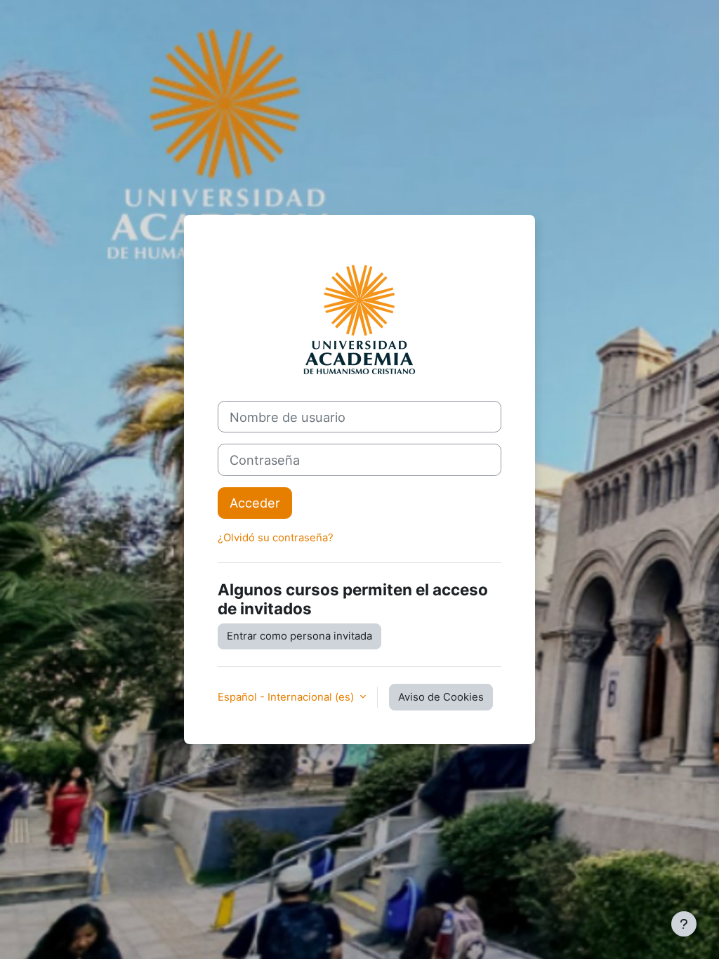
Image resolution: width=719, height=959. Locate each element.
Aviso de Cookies (441, 697)
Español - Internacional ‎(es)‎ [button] (287, 697)
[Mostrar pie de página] (684, 924)
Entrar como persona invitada (299, 636)
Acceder (255, 502)
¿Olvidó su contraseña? (276, 537)
